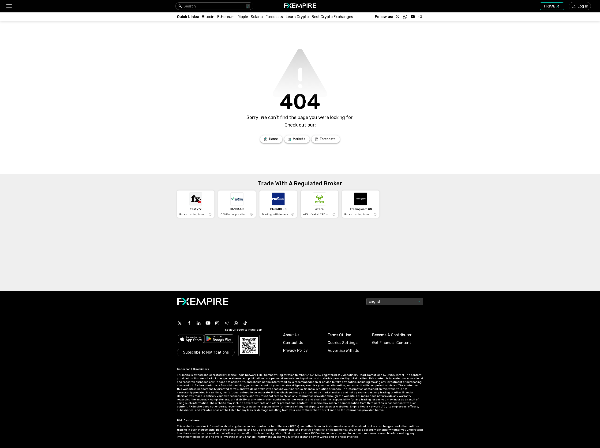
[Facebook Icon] (189, 323)
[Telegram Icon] (226, 323)
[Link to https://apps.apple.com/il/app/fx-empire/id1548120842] (191, 339)
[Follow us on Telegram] (420, 16)
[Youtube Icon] (208, 323)
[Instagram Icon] (217, 323)
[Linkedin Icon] (198, 323)
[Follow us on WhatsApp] (405, 16)
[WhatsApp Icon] (236, 323)
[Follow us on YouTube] (413, 16)
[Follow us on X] (398, 16)
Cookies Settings (342, 342)
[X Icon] (180, 323)
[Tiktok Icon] (245, 323)
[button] (9, 6)
